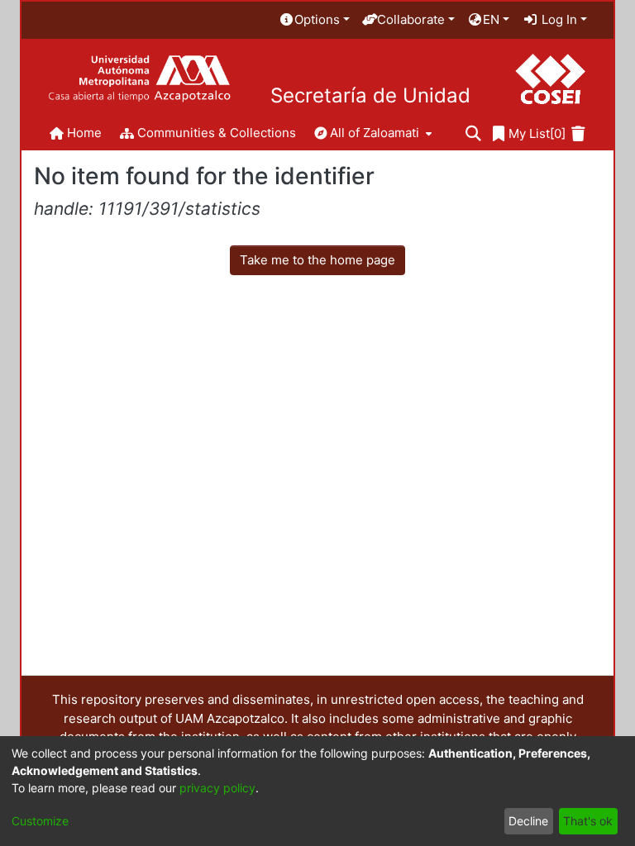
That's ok (588, 821)
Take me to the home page (317, 260)
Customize (40, 821)
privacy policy (217, 788)
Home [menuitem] (84, 132)
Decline (528, 821)
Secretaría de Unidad (370, 96)
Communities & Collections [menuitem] (216, 132)
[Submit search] (473, 134)
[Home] (139, 79)
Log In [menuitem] (557, 19)
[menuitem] (314, 20)
